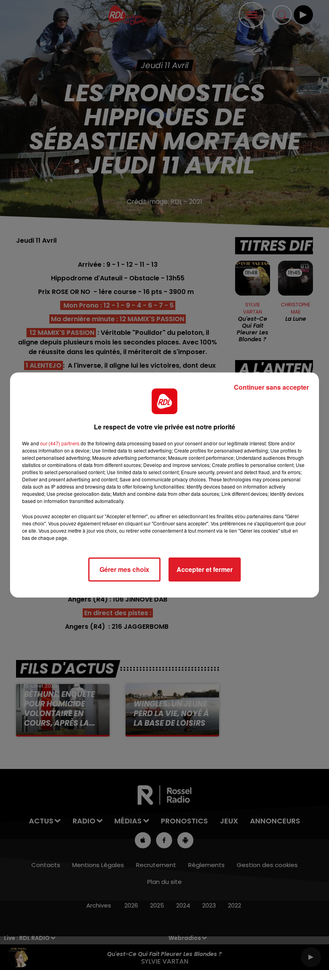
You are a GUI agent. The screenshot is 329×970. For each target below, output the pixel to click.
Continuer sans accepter (271, 387)
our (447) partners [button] (59, 443)
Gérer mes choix (124, 569)
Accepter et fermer (205, 569)
